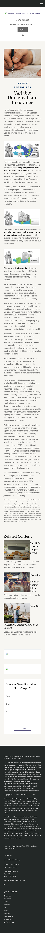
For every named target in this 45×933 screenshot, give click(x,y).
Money (6, 910)
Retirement (7, 896)
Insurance (7, 905)
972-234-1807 (23, 20)
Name (8, 696)
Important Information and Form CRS (16, 846)
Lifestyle (6, 913)
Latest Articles (9, 916)
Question (9, 712)
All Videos (7, 919)
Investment (7, 899)
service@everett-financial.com (23, 24)
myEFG (22, 30)
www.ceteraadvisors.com (12, 838)
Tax (5, 908)
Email (8, 704)
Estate (6, 902)
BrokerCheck (16, 758)
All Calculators (9, 922)
